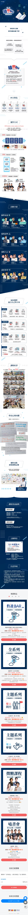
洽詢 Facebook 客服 (14, 901)
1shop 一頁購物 (16, 913)
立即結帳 (15, 887)
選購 (15, 639)
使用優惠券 (3, 879)
